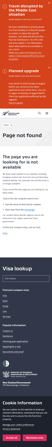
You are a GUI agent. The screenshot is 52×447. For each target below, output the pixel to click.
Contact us (8, 331)
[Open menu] (47, 113)
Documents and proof (13, 352)
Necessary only (34, 437)
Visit (5, 296)
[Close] (49, 3)
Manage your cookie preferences (18, 425)
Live (5, 311)
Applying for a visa (12, 346)
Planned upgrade (16, 103)
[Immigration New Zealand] (11, 113)
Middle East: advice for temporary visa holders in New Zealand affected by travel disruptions (27, 56)
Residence (8, 336)
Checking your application (15, 341)
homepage (29, 209)
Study (5, 306)
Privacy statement (11, 429)
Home (6, 125)
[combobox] (26, 278)
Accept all (11, 437)
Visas (5, 233)
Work (5, 301)
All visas (7, 316)
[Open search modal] (39, 113)
